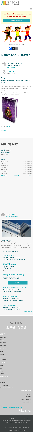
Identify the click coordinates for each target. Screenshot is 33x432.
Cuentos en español (15, 288)
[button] (31, 8)
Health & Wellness (24, 128)
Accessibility (19, 427)
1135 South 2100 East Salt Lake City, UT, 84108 (12, 215)
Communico (26, 427)
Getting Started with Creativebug (13, 275)
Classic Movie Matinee (10, 296)
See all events (28, 312)
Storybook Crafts (8, 255)
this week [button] (16, 175)
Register (17, 283)
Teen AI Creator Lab (9, 305)
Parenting (14, 128)
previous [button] (4, 175)
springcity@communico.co (8, 149)
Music (18, 128)
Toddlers (9, 126)
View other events (16, 20)
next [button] (29, 175)
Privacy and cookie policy (10, 427)
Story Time (9, 128)
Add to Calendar (11, 67)
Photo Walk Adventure (10, 264)
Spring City (12, 71)
